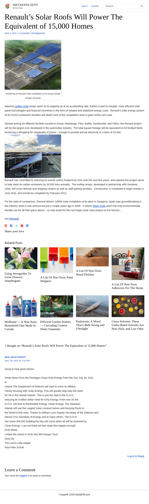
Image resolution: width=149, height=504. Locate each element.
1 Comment (24, 33)
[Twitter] (16, 225)
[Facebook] (11, 225)
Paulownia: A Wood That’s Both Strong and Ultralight (90, 325)
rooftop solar (22, 106)
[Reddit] (6, 225)
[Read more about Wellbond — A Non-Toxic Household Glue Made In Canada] (21, 306)
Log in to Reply (135, 456)
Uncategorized (38, 33)
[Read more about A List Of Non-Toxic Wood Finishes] (92, 256)
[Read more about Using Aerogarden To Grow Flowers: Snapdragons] (21, 258)
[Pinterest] (22, 225)
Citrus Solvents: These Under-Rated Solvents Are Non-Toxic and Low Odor (128, 325)
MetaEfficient (25, 5)
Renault (13, 218)
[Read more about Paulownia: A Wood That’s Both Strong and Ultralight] (92, 306)
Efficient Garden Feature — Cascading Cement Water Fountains (55, 325)
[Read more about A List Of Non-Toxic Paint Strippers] (56, 260)
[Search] (142, 6)
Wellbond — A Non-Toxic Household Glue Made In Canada (21, 325)
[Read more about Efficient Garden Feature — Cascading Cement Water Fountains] (56, 306)
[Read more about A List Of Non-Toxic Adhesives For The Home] (128, 263)
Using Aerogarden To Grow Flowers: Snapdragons (18, 277)
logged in (24, 475)
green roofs (99, 205)
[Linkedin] (27, 225)
